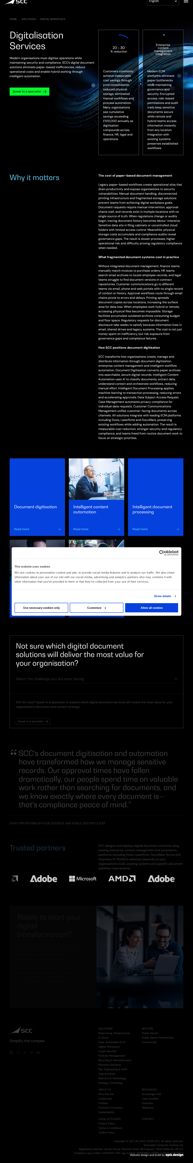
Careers (103, 1100)
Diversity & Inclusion (110, 1105)
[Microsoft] (53, 878)
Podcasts (147, 1100)
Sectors (147, 1025)
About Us (104, 1086)
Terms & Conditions (110, 1125)
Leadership (105, 1095)
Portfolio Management (111, 1053)
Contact (148, 1116)
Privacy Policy (106, 1120)
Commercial (149, 1039)
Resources (149, 1086)
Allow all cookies (152, 607)
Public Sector (150, 1030)
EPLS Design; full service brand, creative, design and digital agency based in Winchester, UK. (174, 1155)
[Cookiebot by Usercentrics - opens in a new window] (162, 553)
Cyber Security (107, 1048)
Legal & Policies (109, 1116)
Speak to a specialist (27, 91)
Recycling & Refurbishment (114, 1057)
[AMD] (92, 877)
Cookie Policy (106, 1129)
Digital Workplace (53, 19)
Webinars (147, 1105)
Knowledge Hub (151, 1091)
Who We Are (106, 1091)
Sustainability (106, 1109)
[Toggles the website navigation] (186, 6)
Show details (162, 596)
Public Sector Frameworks (157, 1034)
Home (13, 19)
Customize (94, 607)
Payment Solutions (109, 1062)
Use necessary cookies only (41, 607)
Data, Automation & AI (111, 1039)
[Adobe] (13, 877)
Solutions (29, 19)
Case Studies (150, 1095)
